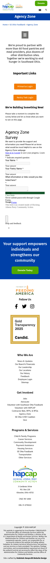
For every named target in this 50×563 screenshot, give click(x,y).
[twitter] (25, 306)
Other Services (25, 458)
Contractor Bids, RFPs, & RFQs (25, 411)
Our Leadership (25, 367)
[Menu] (25, 34)
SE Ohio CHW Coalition (25, 417)
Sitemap (25, 382)
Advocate (25, 402)
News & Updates (25, 361)
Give (25, 420)
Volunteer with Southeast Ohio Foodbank (25, 405)
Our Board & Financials (25, 364)
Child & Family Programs (25, 436)
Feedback (25, 376)
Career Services (25, 439)
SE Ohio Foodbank (25, 451)
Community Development (25, 442)
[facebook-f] (17, 306)
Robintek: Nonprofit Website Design (32, 558)
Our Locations (25, 370)
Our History (25, 373)
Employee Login (25, 379)
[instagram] (33, 306)
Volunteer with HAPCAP (25, 408)
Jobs (25, 399)
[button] (41, 3)
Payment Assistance (25, 445)
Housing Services (25, 448)
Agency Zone (25, 414)
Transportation (25, 455)
